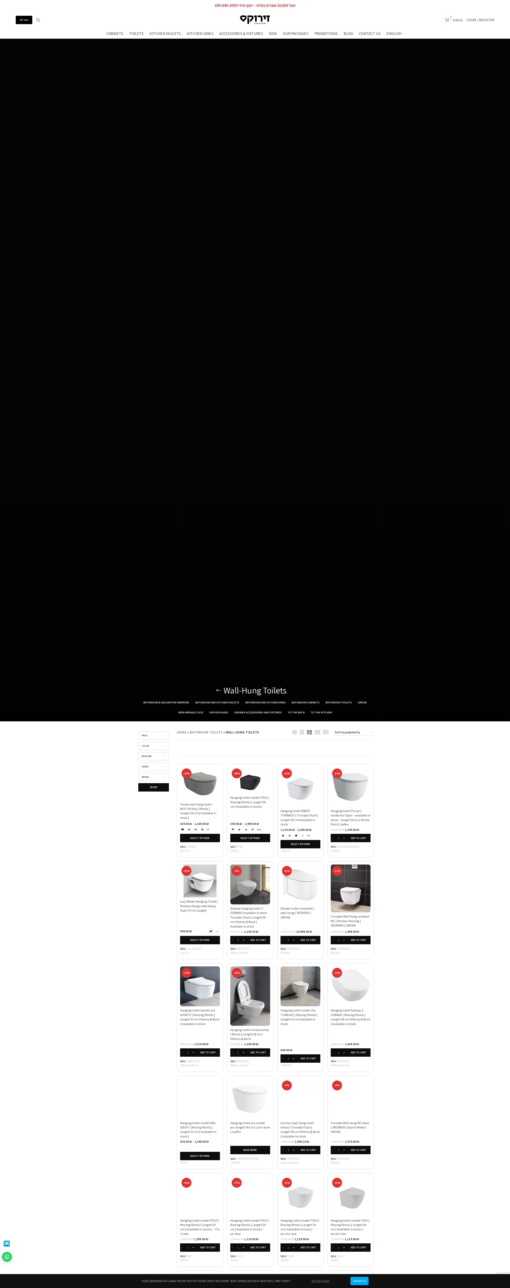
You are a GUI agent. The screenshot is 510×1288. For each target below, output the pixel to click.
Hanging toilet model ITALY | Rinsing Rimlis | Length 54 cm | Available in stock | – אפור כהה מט (350, 1222)
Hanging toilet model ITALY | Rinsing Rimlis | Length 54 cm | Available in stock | (249, 802)
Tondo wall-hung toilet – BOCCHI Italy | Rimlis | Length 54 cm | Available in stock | (198, 811)
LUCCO (184, 953)
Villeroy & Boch (239, 953)
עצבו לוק (24, 20)
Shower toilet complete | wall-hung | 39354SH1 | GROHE (297, 913)
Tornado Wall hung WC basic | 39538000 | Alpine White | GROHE (350, 1127)
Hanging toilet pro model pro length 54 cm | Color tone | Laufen (250, 1127)
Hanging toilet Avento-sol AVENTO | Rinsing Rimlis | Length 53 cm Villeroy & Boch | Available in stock (200, 1017)
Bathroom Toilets (206, 732)
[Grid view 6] (326, 732)
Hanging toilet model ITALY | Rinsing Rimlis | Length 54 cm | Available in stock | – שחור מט (249, 1222)
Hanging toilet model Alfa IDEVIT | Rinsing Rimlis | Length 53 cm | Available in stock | (198, 1119)
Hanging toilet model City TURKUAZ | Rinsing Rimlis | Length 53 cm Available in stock (299, 1017)
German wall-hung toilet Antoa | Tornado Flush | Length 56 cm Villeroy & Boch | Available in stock (300, 1122)
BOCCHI (185, 851)
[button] (351, 838)
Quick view (217, 773)
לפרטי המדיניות (321, 1281)
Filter (153, 787)
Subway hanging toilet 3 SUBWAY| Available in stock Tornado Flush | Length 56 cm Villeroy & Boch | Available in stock (248, 917)
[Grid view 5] (317, 732)
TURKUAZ (286, 1065)
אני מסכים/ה (359, 1281)
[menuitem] (395, 33)
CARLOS (285, 851)
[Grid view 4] (309, 732)
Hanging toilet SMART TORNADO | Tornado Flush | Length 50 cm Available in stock (299, 817)
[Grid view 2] (294, 732)
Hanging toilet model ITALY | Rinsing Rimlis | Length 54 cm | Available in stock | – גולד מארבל (200, 1217)
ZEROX (234, 851)
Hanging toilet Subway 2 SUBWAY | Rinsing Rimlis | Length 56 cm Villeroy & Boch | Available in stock (350, 1017)
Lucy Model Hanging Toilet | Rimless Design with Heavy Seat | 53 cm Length (199, 906)
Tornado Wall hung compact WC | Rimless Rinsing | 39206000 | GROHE (350, 921)
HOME (181, 732)
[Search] (38, 20)
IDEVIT (184, 1158)
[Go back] (219, 690)
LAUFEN (335, 851)
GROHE (284, 953)
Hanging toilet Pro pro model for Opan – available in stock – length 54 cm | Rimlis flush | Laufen (351, 817)
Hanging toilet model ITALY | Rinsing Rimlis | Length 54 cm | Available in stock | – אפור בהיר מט (299, 1222)
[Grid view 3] (302, 732)
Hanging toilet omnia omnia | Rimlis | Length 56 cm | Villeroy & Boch (249, 1034)
